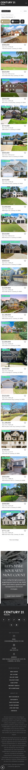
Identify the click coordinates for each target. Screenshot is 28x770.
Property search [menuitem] (14, 685)
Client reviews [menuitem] (14, 705)
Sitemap (14, 764)
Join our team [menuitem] (14, 708)
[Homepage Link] (8, 3)
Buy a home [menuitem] (14, 674)
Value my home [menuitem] (14, 680)
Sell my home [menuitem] (14, 677)
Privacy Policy (7, 764)
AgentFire (17, 766)
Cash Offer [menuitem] (14, 683)
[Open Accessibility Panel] (2, 767)
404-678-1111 (14, 650)
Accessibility (20, 764)
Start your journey (14, 596)
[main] (14, 303)
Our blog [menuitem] (14, 710)
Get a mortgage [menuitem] (14, 688)
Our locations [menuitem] (14, 702)
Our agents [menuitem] (14, 699)
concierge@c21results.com (14, 641)
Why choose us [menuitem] (14, 697)
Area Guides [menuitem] (14, 671)
